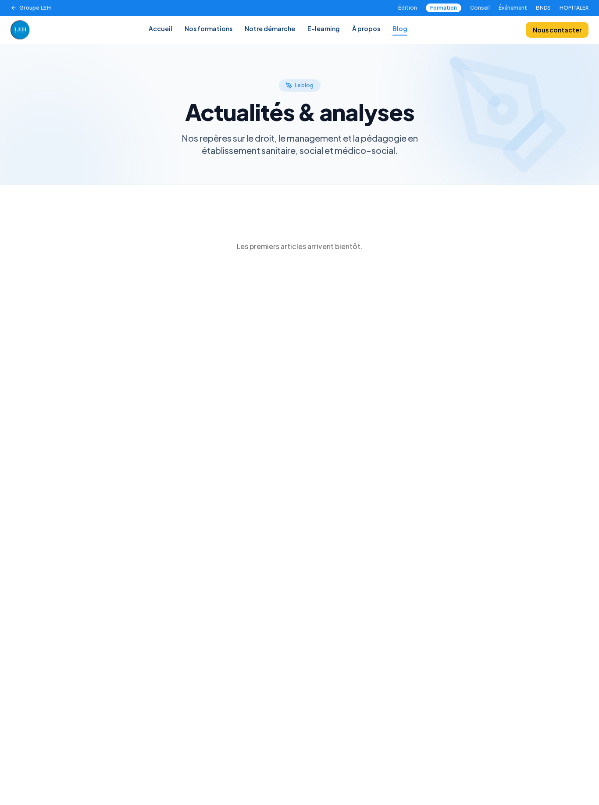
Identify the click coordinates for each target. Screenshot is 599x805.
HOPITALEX (574, 7)
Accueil (160, 28)
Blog (399, 28)
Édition (407, 7)
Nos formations (208, 28)
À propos (366, 28)
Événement (513, 7)
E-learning (323, 28)
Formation (443, 7)
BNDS (543, 7)
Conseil (480, 7)
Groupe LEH (35, 7)
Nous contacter (557, 30)
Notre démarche (270, 28)
